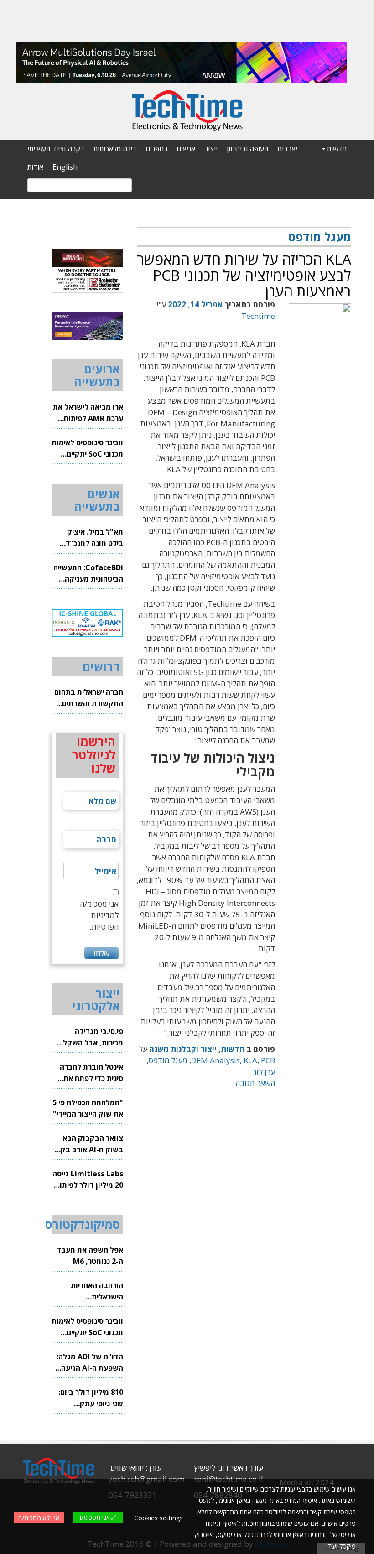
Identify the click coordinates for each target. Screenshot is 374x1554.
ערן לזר (264, 1071)
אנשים (186, 149)
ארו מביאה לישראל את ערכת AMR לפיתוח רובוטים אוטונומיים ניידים (88, 413)
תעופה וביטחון (247, 149)
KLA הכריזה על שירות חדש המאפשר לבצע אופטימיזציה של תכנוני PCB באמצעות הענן (244, 275)
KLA (250, 1060)
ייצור (211, 149)
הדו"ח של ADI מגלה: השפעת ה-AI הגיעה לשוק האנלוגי (90, 1362)
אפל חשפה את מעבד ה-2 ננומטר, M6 (90, 1255)
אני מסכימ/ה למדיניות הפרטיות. (99, 915)
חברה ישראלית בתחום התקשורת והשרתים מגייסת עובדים (88, 698)
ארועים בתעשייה (97, 375)
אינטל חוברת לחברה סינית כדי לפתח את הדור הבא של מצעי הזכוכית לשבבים (91, 1073)
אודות (35, 167)
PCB (268, 1060)
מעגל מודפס (168, 1060)
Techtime (258, 316)
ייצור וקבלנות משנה (183, 1049)
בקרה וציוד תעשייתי (55, 149)
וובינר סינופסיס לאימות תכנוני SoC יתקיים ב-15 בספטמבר (87, 448)
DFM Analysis (215, 1060)
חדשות (337, 149)
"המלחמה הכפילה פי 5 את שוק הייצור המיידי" (87, 1108)
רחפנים (156, 149)
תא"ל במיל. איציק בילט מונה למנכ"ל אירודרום (94, 538)
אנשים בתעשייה (97, 500)
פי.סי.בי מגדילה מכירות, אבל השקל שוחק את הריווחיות (93, 1037)
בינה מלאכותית (115, 149)
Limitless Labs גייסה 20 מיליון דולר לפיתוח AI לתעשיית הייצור (87, 1180)
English (65, 167)
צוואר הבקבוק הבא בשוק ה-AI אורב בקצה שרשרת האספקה (87, 1144)
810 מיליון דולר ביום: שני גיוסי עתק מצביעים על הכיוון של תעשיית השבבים (89, 1398)
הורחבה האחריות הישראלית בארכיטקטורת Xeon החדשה (91, 1291)
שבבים (287, 149)
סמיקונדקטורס (82, 1224)
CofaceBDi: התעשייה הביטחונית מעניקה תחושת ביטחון (88, 573)
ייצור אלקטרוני (96, 999)
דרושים (101, 666)
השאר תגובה (255, 1083)
